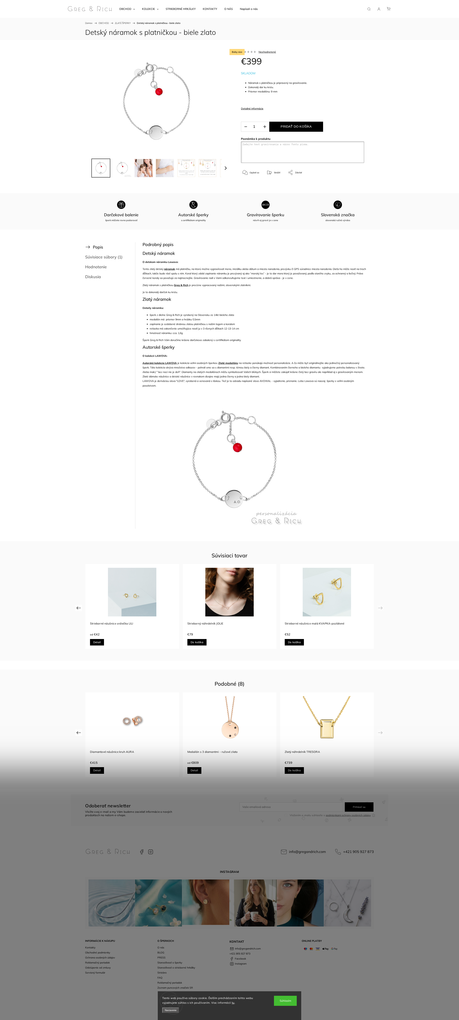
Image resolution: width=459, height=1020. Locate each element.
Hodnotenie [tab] (96, 266)
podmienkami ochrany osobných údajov (348, 815)
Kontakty (90, 947)
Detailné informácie (252, 108)
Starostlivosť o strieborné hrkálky (176, 967)
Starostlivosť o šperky (169, 962)
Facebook (141, 852)
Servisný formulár (95, 972)
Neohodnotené (267, 52)
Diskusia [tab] (93, 276)
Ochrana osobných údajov (100, 957)
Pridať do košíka (296, 126)
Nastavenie (170, 1010)
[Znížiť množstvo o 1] (245, 127)
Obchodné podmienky (97, 952)
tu (233, 1002)
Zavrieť (355, 184)
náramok (169, 269)
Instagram (150, 852)
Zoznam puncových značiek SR (175, 987)
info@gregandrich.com (307, 851)
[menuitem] (127, 9)
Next (380, 608)
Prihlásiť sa (359, 807)
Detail (194, 642)
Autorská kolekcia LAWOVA (160, 363)
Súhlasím (285, 1000)
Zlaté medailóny (228, 363)
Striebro (162, 972)
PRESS (161, 957)
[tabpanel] (132, 606)
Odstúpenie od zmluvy (98, 967)
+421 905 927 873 (358, 851)
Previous (79, 608)
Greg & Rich (181, 285)
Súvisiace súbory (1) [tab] (103, 256)
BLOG (160, 952)
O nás (160, 947)
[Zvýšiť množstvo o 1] (264, 127)
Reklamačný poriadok (97, 962)
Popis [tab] (98, 247)
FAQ (159, 977)
